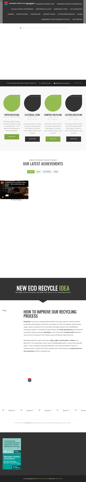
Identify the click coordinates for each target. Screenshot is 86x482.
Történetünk (35, 14)
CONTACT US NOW (43, 388)
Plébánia (11, 14)
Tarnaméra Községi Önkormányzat (69, 4)
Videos (56, 171)
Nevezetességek (22, 14)
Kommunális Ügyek (61, 9)
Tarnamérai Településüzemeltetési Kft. (55, 19)
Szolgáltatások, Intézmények (22, 9)
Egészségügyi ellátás (43, 9)
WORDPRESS (59, 478)
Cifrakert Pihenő (49, 14)
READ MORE (11, 136)
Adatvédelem (77, 19)
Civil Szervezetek (76, 9)
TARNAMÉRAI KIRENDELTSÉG (44, 4)
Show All (30, 171)
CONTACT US (43, 45)
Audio (38, 171)
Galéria (79, 14)
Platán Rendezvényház (66, 14)
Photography (47, 171)
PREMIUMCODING (42, 478)
